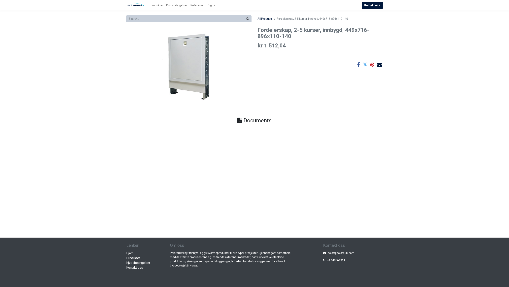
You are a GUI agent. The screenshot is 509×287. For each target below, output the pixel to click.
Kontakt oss (372, 5)
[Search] (248, 18)
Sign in (212, 5)
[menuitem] (157, 5)
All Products (265, 18)
